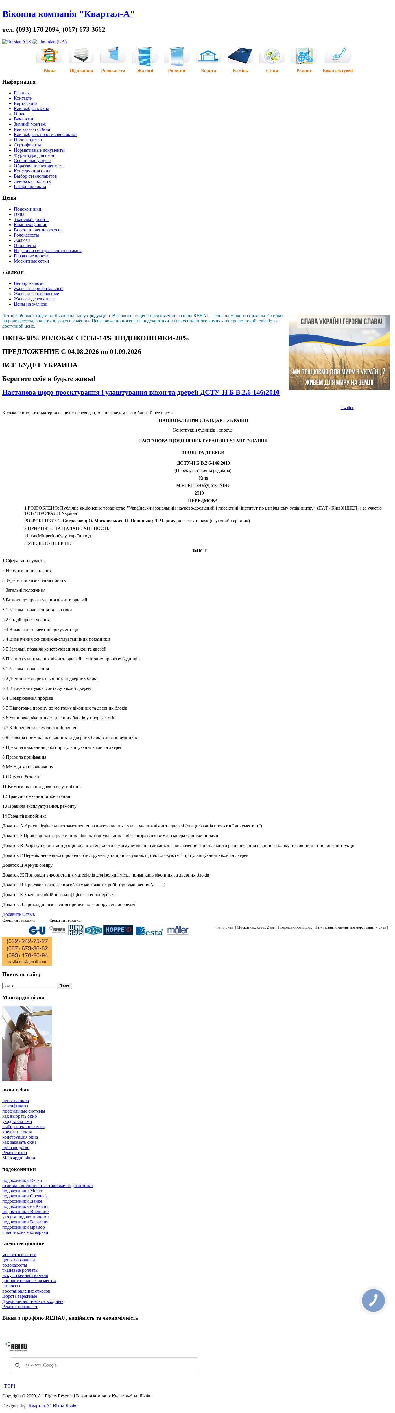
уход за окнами (17, 1121)
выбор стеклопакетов (23, 1126)
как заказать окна (19, 1142)
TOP (8, 1386)
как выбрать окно (19, 1116)
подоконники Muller (22, 1190)
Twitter (347, 407)
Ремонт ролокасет (20, 1306)
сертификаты (15, 1105)
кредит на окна (17, 1131)
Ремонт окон (14, 1152)
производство (15, 1147)
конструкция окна (20, 1137)
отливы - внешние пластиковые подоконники (47, 1185)
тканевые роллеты (20, 1270)
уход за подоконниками (25, 1216)
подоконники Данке (22, 1201)
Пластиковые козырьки (25, 1232)
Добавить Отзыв (18, 914)
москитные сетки (19, 1254)
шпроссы (11, 1285)
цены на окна (15, 1100)
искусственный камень (25, 1275)
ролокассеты (14, 1264)
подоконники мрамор (23, 1227)
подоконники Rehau (22, 1180)
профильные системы (23, 1111)
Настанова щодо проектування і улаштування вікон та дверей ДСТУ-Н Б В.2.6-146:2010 (141, 392)
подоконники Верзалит (25, 1221)
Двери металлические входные (32, 1301)
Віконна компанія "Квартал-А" (68, 14)
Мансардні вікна (18, 1157)
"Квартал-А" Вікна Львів (51, 1405)
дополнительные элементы (29, 1280)
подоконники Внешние (25, 1211)
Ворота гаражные (19, 1296)
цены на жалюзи (18, 1259)
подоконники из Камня (25, 1206)
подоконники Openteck (25, 1195)
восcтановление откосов (26, 1290)
